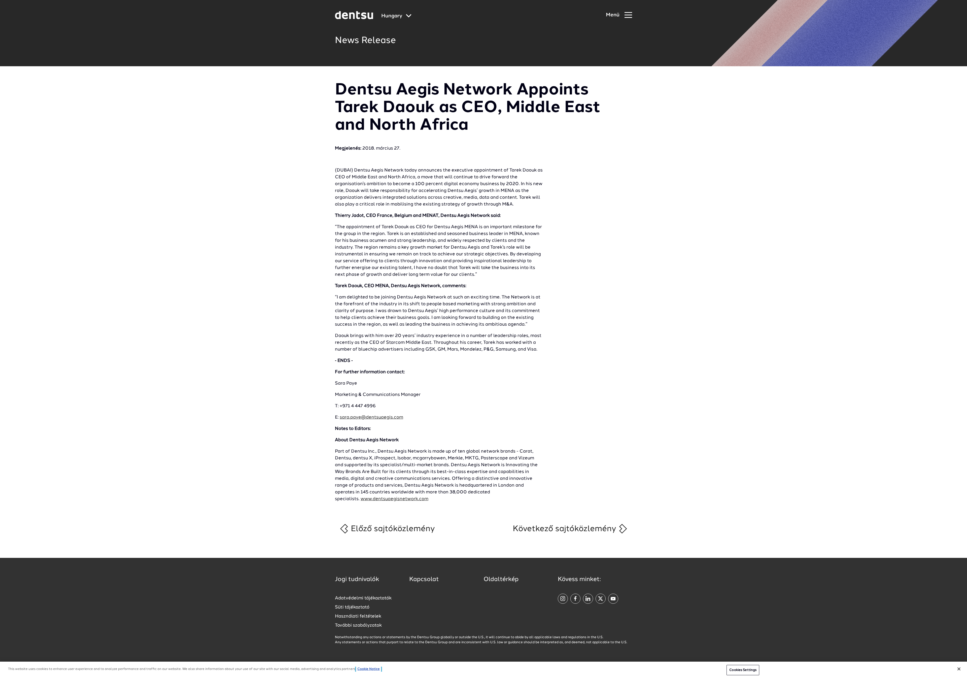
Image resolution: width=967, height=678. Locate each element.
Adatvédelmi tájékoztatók (363, 598)
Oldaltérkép (501, 580)
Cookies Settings (742, 670)
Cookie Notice (368, 669)
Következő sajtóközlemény (565, 529)
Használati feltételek (358, 616)
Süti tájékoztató (352, 607)
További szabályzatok (358, 625)
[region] (483, 670)
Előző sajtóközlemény (392, 529)
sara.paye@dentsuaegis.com (371, 417)
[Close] (958, 668)
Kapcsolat (424, 580)
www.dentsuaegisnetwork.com (394, 499)
